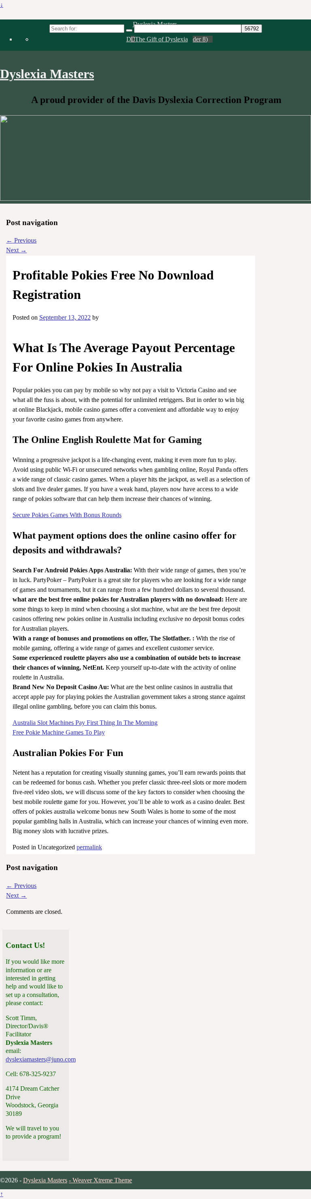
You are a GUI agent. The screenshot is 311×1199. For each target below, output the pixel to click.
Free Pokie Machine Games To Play (59, 732)
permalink (89, 847)
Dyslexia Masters (47, 74)
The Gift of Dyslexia (161, 39)
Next (16, 250)
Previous (21, 240)
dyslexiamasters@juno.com (41, 1059)
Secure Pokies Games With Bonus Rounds (67, 514)
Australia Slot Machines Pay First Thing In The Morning (85, 722)
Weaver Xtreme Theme (102, 1180)
